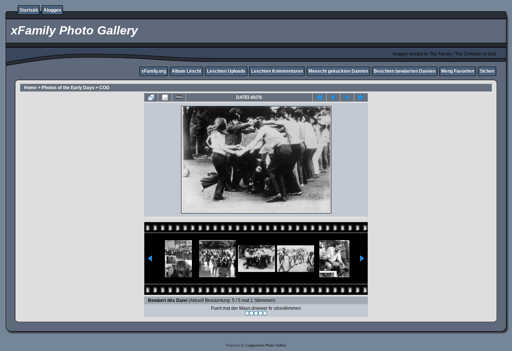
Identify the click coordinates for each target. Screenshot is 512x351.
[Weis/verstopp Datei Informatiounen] (165, 97)
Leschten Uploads (226, 71)
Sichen (487, 71)
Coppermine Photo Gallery (266, 345)
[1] (247, 313)
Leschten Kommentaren (277, 71)
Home (30, 87)
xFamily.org (153, 71)
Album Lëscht (186, 71)
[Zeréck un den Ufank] (319, 97)
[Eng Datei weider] (333, 97)
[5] (265, 313)
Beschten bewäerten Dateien (405, 71)
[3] (256, 313)
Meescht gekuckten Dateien (338, 71)
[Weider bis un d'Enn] (361, 97)
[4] (260, 313)
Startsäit (28, 10)
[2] (251, 313)
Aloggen (52, 10)
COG (104, 87)
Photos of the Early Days (68, 87)
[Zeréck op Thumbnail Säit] (151, 97)
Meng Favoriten (457, 71)
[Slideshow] (179, 97)
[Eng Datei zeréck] (347, 97)
